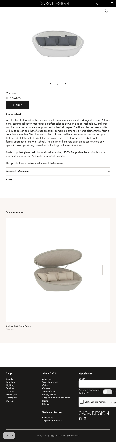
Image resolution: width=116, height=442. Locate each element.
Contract (10, 391)
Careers (46, 388)
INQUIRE (17, 105)
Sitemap (46, 404)
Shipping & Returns (51, 420)
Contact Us (11, 397)
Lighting (10, 385)
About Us (46, 379)
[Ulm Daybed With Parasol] (58, 270)
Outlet (45, 385)
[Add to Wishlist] (106, 11)
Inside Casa (11, 394)
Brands (9, 379)
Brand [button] (9, 179)
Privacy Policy (49, 394)
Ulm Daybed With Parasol (18, 326)
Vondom (11, 93)
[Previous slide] (50, 84)
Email (82, 378)
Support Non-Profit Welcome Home (56, 399)
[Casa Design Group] (94, 413)
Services (10, 388)
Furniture (10, 382)
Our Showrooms (50, 382)
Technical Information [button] (17, 171)
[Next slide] (65, 84)
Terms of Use (48, 391)
